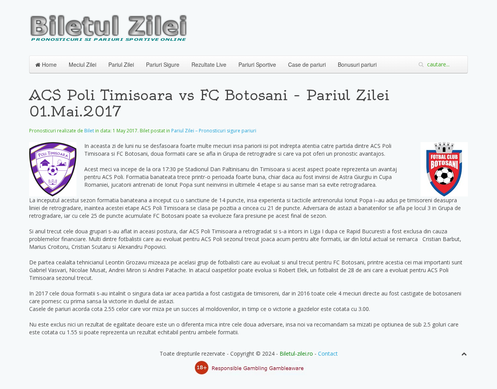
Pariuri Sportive (257, 64)
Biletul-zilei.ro (296, 353)
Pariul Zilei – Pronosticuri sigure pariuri (213, 130)
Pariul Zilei (121, 64)
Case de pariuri (307, 64)
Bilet (89, 130)
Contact (328, 353)
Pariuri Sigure (162, 64)
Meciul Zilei (82, 64)
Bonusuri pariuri (357, 64)
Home (48, 64)
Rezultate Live (208, 64)
